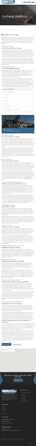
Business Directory (27, 438)
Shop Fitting (6, 103)
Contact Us (4, 413)
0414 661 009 (29, 2)
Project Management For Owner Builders (11, 109)
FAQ (3, 411)
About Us (4, 408)
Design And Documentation (26, 392)
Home (4, 406)
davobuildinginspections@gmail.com (13, 130)
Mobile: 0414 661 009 (5, 421)
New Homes (6, 94)
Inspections (6, 100)
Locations (4, 18)
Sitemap (31, 443)
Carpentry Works (7, 106)
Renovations (6, 97)
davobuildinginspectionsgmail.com (8, 419)
